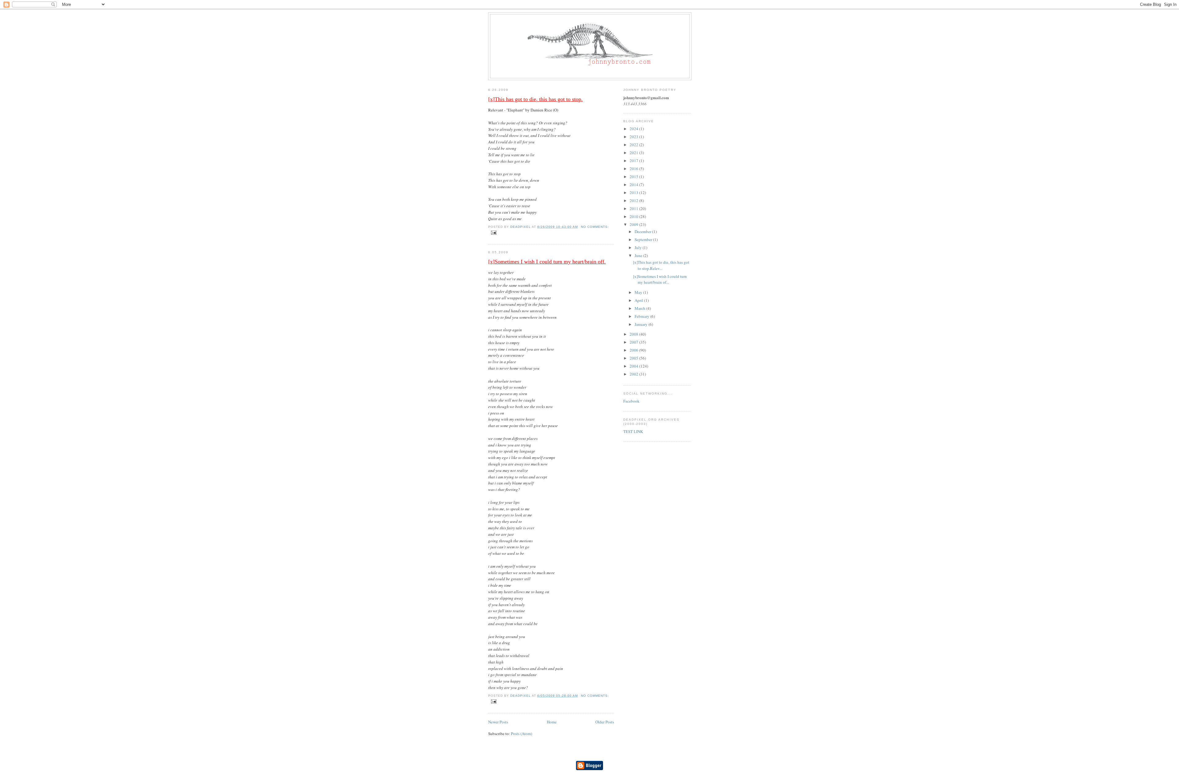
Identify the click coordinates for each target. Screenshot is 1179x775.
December (643, 231)
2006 (634, 350)
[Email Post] (493, 232)
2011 (634, 208)
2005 (634, 358)
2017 (634, 160)
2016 (634, 168)
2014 (634, 184)
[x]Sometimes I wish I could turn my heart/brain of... (660, 279)
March (640, 308)
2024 (634, 128)
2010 (634, 216)
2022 (634, 144)
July (639, 247)
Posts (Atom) (521, 733)
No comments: (595, 226)
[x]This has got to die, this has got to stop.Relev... (661, 265)
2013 (634, 192)
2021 (634, 152)
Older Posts (604, 722)
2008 (634, 334)
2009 (634, 224)
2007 (634, 342)
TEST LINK (633, 431)
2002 (634, 374)
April (639, 300)
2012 (634, 200)
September (644, 239)
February (642, 316)
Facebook (631, 401)
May (639, 292)
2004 (634, 366)
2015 (634, 176)
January (641, 324)
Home (552, 722)
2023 (634, 136)
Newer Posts (498, 722)
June (639, 255)
